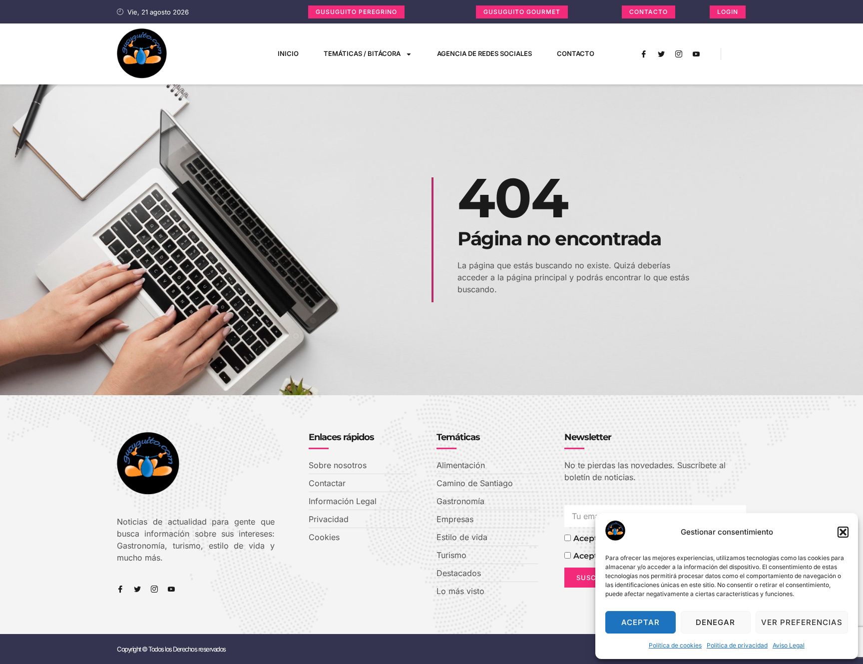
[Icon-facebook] (644, 54)
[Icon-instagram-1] (679, 54)
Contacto (575, 53)
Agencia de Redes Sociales (484, 53)
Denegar (715, 622)
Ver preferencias (802, 622)
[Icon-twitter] (661, 54)
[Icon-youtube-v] (696, 54)
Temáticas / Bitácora (362, 53)
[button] (843, 532)
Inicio (288, 53)
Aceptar (640, 622)
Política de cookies (675, 645)
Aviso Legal (789, 645)
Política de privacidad (737, 645)
